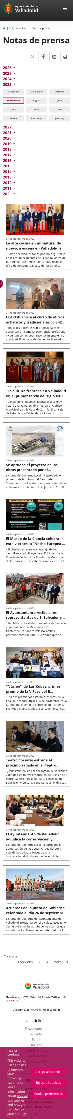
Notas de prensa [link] (41, 28)
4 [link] (47, 962)
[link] (4, 28)
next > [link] (58, 962)
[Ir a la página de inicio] (9, 9)
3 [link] (43, 962)
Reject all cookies (48, 1082)
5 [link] (51, 962)
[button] (65, 9)
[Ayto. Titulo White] (27, 9)
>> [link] (67, 962)
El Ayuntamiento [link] (18, 28)
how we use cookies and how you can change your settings (17, 1105)
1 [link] (36, 962)
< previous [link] (25, 962)
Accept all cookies (48, 1072)
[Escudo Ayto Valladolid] (28, 986)
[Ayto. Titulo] (40, 986)
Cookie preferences (48, 1094)
